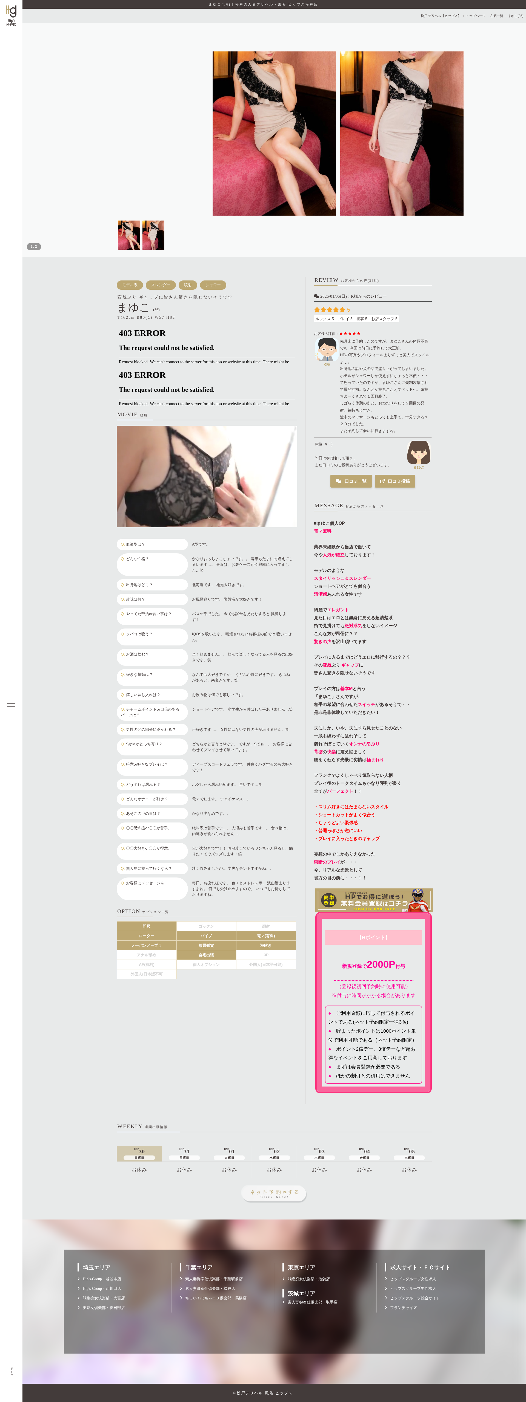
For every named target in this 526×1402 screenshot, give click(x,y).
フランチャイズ (402, 1308)
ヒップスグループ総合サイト (413, 1298)
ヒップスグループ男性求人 (411, 1289)
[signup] (373, 900)
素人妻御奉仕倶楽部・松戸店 (208, 1289)
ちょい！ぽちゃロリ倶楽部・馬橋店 (214, 1298)
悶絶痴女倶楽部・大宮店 (102, 1298)
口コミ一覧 (355, 481)
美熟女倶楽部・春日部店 (102, 1308)
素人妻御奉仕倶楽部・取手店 (311, 1302)
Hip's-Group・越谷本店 (100, 1279)
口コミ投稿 (398, 481)
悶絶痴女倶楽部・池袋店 (307, 1279)
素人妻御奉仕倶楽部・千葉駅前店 (212, 1279)
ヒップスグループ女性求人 (411, 1279)
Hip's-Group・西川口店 (100, 1289)
